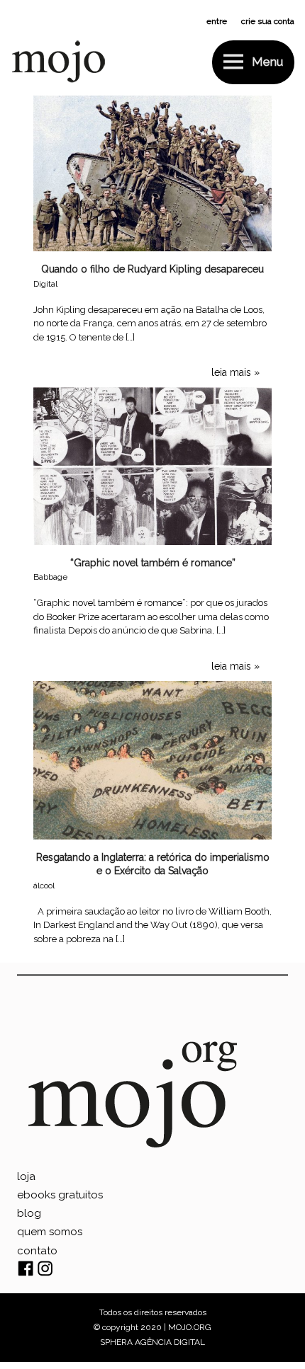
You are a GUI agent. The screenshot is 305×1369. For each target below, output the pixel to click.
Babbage (50, 577)
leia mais (231, 372)
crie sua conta (267, 21)
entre (216, 21)
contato (37, 1250)
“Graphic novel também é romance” (152, 562)
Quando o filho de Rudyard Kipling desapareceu (152, 269)
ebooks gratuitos (60, 1194)
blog (29, 1213)
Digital (45, 284)
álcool (44, 885)
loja (26, 1176)
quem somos (49, 1231)
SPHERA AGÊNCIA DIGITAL (152, 1342)
